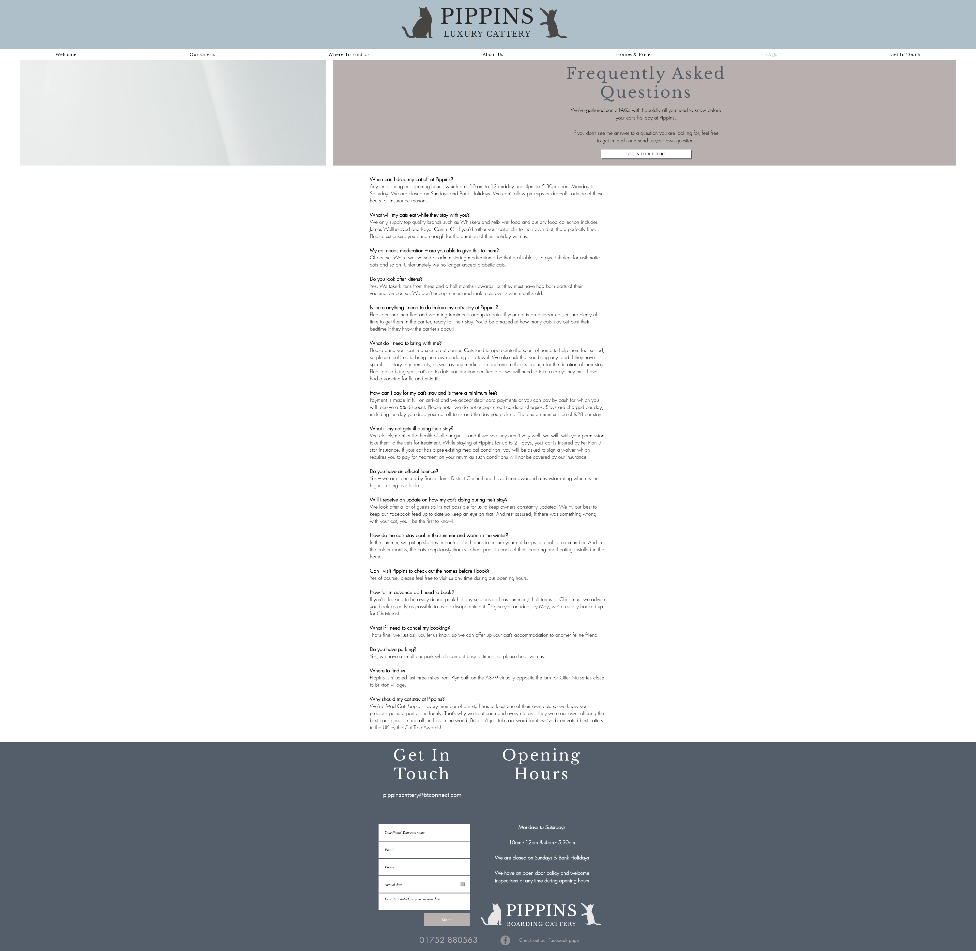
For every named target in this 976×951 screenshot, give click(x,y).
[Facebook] (505, 940)
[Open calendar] (463, 884)
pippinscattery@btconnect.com (422, 795)
